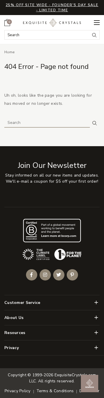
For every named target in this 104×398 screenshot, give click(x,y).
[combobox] (47, 34)
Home (9, 52)
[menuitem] (7, 22)
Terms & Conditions (55, 391)
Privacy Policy (18, 391)
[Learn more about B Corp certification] (52, 230)
